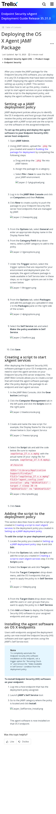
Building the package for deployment (29, 151)
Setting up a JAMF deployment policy (31, 543)
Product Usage (42, 59)
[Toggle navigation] (52, 4)
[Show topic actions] (52, 43)
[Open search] (43, 4)
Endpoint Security (12, 62)
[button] (28, 27)
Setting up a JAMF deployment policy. (23, 531)
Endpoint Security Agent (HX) (18, 59)
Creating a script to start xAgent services (30, 557)
